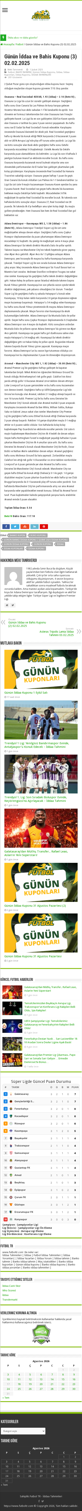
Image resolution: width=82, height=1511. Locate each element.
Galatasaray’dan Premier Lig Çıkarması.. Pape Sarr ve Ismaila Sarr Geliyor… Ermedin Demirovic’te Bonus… (49, 1058)
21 (52, 1384)
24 (8, 1388)
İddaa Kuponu (23, 75)
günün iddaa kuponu (16, 544)
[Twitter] (42, 1501)
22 (63, 1384)
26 (30, 1388)
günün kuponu (43, 544)
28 (52, 1388)
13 (41, 1379)
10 (8, 1379)
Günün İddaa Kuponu (44, 72)
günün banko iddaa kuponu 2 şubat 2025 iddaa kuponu (36, 540)
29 (63, 1388)
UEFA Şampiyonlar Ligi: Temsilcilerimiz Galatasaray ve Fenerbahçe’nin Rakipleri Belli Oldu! (49, 1024)
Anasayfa (8, 44)
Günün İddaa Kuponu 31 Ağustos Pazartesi (33, 956)
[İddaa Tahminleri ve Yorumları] (41, 15)
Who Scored (9, 1290)
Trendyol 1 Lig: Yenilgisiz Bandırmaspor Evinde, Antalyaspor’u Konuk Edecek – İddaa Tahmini (36, 745)
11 (19, 1379)
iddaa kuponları (13, 548)
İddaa (59, 72)
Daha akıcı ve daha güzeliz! (23, 37)
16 (73, 1379)
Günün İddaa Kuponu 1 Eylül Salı (25, 692)
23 (73, 1384)
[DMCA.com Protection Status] (41, 1334)
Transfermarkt (9, 1299)
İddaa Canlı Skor (11, 1286)
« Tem (5, 1397)
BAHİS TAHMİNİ (23, 72)
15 (63, 1379)
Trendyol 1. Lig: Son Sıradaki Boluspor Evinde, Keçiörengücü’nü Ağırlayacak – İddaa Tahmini (35, 799)
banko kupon (17, 535)
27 (41, 1388)
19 (30, 1384)
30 (73, 1388)
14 (52, 1379)
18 (19, 1384)
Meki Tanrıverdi (15, 69)
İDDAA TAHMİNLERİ (41, 75)
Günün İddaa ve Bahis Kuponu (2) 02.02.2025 (27, 622)
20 (41, 1384)
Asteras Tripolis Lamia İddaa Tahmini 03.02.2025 (57, 632)
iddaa (60, 544)
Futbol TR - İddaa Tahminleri (46, 1496)
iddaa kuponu (36, 548)
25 (19, 1388)
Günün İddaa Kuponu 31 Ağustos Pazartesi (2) (35, 905)
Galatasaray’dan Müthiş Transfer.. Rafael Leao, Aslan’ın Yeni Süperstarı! (36, 853)
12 (30, 1379)
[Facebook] (39, 1501)
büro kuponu (38, 535)
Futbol (19, 44)
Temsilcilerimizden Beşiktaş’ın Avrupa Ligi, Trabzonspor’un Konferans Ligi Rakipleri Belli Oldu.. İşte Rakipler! (49, 1007)
